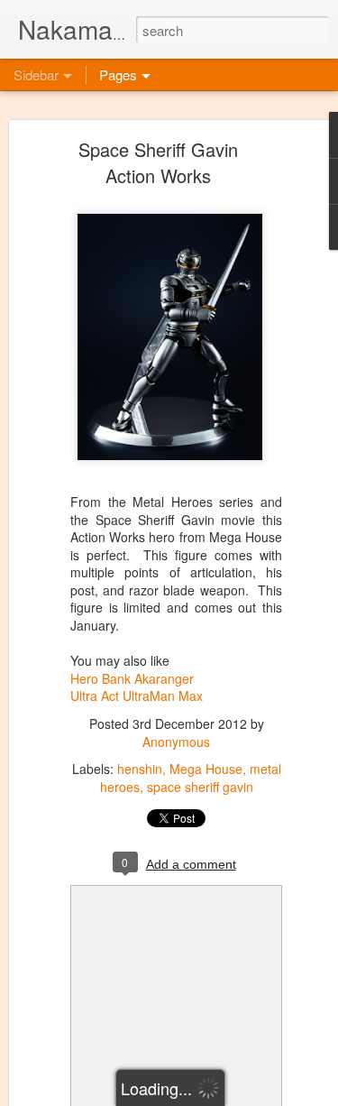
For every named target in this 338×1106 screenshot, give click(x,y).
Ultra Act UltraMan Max (136, 696)
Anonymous (176, 742)
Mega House (205, 769)
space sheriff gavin (200, 787)
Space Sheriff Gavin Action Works (158, 162)
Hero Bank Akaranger (132, 678)
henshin (139, 769)
